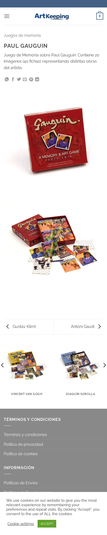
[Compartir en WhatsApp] (7, 79)
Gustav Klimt (24, 326)
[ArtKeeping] (53, 16)
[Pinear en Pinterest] (31, 79)
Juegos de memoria (22, 35)
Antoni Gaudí (83, 326)
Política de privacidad (23, 444)
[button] (7, 16)
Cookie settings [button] (20, 524)
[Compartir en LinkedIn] (37, 79)
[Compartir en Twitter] (19, 79)
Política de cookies (21, 453)
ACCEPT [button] (47, 524)
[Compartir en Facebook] (13, 79)
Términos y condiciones (25, 434)
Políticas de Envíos (21, 483)
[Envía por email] (25, 79)
